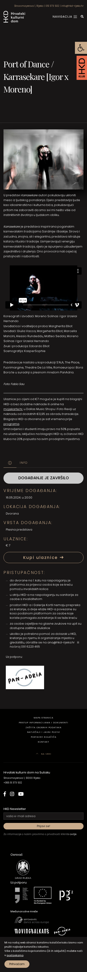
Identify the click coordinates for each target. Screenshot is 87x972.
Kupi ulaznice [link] (41, 557)
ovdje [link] (73, 834)
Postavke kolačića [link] (43, 736)
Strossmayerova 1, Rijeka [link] (28, 6)
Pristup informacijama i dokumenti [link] (43, 722)
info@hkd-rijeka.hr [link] (72, 6)
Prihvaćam (17, 964)
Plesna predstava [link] (19, 530)
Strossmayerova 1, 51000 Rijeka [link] (21, 778)
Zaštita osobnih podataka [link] (43, 727)
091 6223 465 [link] (30, 647)
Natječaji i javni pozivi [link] (43, 732)
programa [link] (11, 424)
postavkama (15, 955)
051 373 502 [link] (52, 6)
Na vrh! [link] (45, 753)
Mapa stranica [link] (43, 717)
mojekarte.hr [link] (13, 409)
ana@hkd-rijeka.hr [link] (61, 642)
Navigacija (63, 17)
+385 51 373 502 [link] (12, 782)
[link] (81, 48)
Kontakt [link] (43, 741)
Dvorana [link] (12, 513)
